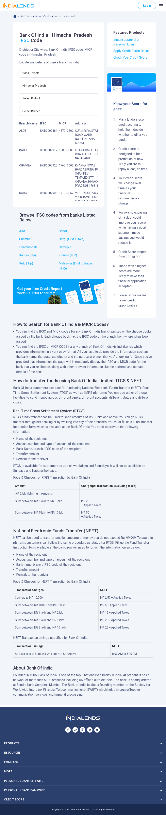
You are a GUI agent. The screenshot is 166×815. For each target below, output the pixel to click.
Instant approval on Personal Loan (126, 42)
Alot (22, 231)
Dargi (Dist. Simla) (71, 239)
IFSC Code (26, 16)
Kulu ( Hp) (26, 263)
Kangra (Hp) (27, 255)
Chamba (25, 239)
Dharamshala (28, 247)
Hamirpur (65, 247)
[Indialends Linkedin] (90, 730)
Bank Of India (43, 16)
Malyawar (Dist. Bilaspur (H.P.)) (76, 265)
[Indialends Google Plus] (75, 730)
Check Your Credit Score (130, 57)
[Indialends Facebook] (68, 730)
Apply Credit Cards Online (131, 51)
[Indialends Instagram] (82, 730)
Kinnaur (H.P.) (68, 255)
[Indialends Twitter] (97, 730)
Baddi (63, 231)
